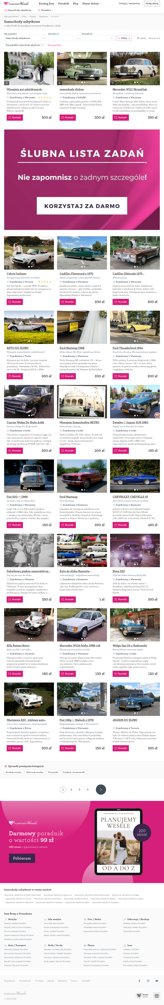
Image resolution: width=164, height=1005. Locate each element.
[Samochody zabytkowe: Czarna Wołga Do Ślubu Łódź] (29, 401)
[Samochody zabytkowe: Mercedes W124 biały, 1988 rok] (82, 625)
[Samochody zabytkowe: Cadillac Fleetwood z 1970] (82, 253)
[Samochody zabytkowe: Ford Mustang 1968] (82, 327)
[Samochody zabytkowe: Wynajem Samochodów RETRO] (82, 401)
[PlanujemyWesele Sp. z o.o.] (15, 993)
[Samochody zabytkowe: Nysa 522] (135, 550)
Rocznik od (53, 34)
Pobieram (22, 858)
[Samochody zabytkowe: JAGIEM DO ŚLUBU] (135, 699)
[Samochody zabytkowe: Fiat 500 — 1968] (29, 476)
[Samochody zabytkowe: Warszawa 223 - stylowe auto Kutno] (29, 699)
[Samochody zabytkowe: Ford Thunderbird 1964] (135, 327)
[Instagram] (148, 981)
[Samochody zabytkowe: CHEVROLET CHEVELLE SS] (135, 476)
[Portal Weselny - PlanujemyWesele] (16, 3)
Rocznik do (87, 34)
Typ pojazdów (10, 34)
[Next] (101, 789)
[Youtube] (157, 981)
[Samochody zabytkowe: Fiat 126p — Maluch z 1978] (82, 699)
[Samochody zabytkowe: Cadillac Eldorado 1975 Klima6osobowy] (135, 253)
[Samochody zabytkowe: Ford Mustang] (82, 476)
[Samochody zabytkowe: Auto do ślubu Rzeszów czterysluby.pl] (82, 550)
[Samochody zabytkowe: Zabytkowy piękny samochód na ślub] (29, 550)
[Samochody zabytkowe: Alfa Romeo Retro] (29, 625)
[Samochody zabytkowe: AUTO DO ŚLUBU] (29, 327)
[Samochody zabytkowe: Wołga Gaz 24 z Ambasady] (135, 625)
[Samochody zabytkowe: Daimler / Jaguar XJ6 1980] (135, 401)
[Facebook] (139, 981)
